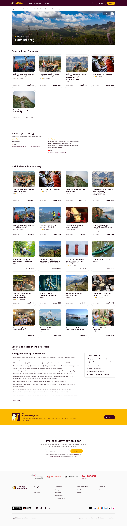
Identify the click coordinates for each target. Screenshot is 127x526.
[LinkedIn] (37, 508)
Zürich (39, 395)
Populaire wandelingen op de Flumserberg (99, 365)
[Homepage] (18, 3)
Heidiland (40, 9)
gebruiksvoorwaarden (55, 456)
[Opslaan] (112, 13)
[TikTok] (53, 508)
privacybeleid (74, 454)
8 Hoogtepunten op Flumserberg (97, 358)
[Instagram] (49, 508)
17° (106, 13)
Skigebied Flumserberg (94, 368)
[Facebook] (41, 508)
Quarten (47, 9)
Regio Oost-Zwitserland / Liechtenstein (23, 9)
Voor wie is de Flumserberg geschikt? (98, 374)
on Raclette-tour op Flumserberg (57, 152)
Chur (33, 395)
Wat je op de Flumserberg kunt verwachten (100, 362)
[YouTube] (45, 508)
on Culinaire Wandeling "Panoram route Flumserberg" (26, 146)
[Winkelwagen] (92, 3)
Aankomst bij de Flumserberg (96, 371)
